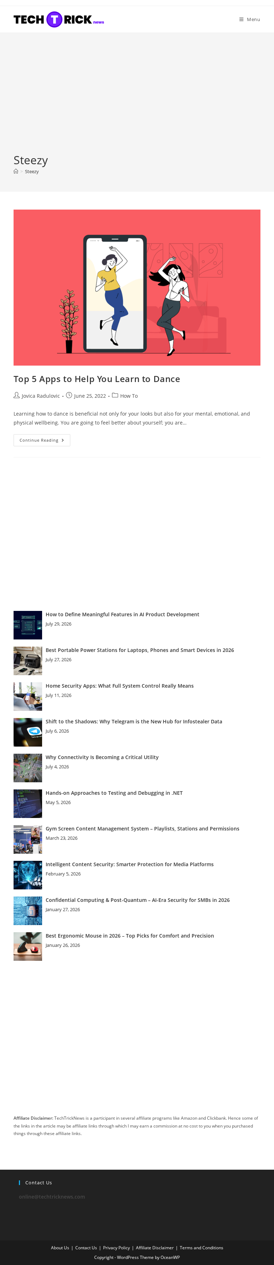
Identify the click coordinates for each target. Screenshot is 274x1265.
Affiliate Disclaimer (155, 1248)
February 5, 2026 (63, 873)
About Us (60, 1248)
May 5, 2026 (58, 802)
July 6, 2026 (57, 731)
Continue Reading (45, 441)
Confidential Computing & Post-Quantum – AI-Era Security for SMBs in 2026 (138, 900)
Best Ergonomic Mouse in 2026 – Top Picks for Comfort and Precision (130, 935)
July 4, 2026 (57, 766)
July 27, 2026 (58, 659)
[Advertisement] (137, 99)
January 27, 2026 (63, 909)
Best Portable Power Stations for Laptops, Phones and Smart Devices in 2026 (140, 650)
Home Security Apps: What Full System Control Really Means (120, 685)
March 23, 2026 (61, 838)
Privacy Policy (116, 1248)
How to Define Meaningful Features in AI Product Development (122, 614)
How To (129, 395)
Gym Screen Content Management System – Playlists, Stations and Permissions (142, 828)
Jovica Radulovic (41, 395)
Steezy (32, 171)
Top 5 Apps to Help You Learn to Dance (97, 379)
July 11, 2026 (58, 695)
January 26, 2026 (63, 945)
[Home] (16, 171)
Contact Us (86, 1248)
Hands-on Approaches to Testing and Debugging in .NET (114, 792)
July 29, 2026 (58, 624)
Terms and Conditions (201, 1248)
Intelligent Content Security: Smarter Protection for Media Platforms (130, 864)
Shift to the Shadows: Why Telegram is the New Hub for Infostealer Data (134, 721)
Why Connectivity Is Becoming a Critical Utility (102, 757)
